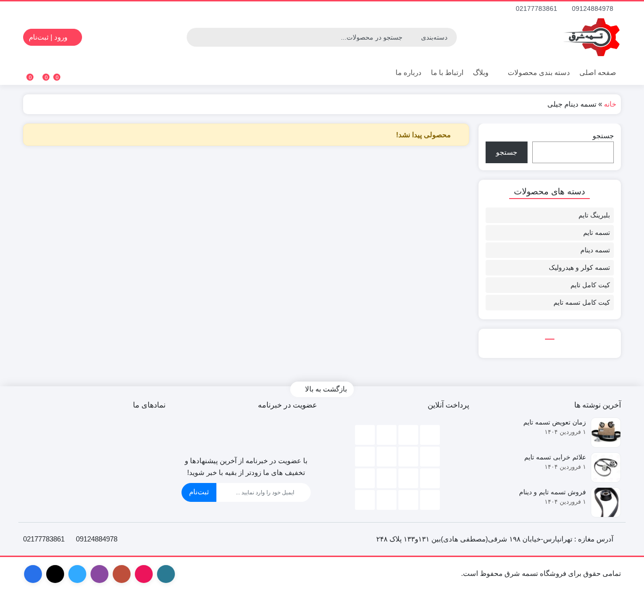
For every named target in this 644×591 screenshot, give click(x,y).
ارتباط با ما (447, 72)
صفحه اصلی (597, 72)
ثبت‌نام (199, 492)
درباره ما (408, 72)
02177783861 (537, 8)
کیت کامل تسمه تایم (581, 302)
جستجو (603, 136)
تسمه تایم (596, 232)
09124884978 (593, 8)
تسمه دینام (595, 250)
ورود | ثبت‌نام (49, 37)
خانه (610, 104)
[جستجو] (195, 37)
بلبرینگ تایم (594, 215)
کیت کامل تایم (590, 285)
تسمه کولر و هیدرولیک (579, 267)
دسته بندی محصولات (538, 72)
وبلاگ (480, 72)
